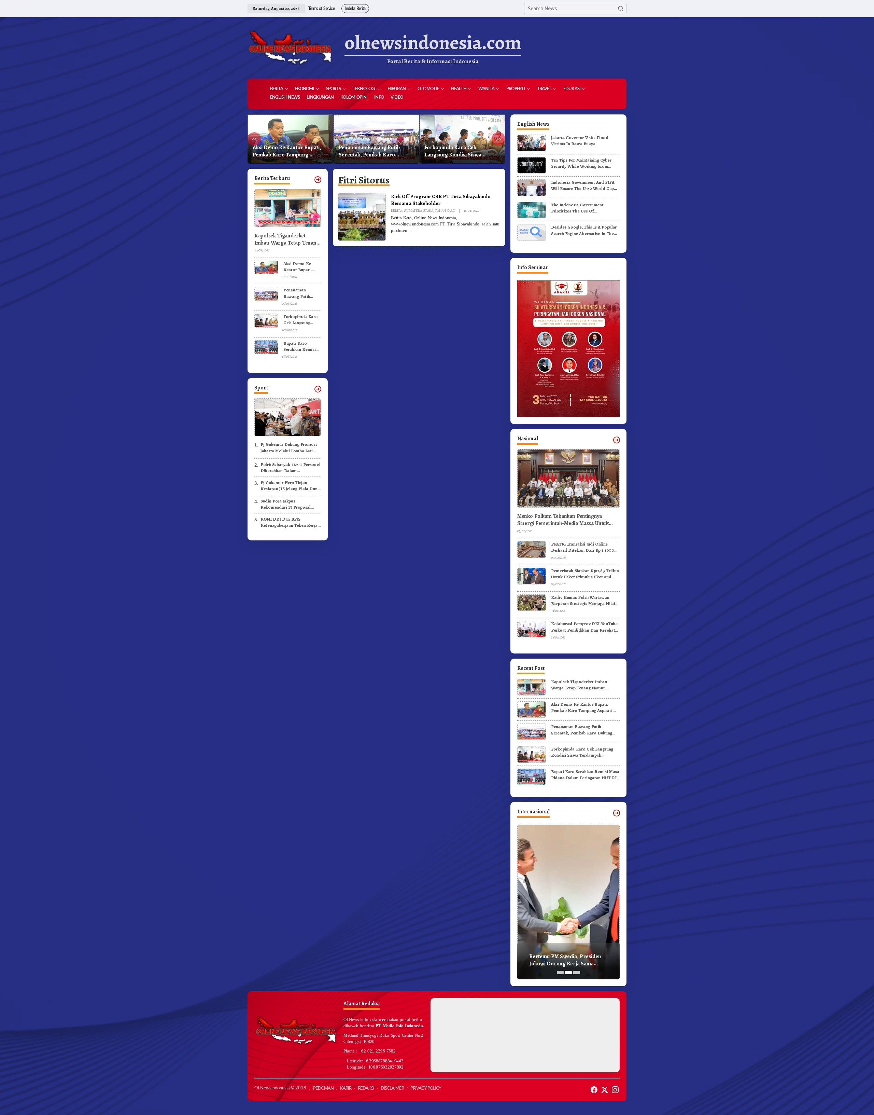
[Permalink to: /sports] (318, 389)
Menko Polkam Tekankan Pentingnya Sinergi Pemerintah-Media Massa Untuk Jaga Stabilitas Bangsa (563, 520)
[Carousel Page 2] (568, 972)
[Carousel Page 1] (560, 972)
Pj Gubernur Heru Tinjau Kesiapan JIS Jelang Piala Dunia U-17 (290, 486)
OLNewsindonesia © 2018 (280, 1088)
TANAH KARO (445, 210)
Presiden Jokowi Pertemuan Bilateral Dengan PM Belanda (564, 960)
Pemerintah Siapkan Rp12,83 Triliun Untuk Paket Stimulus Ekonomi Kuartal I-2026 (585, 574)
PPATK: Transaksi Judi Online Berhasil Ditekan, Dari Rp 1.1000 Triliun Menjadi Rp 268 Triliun (582, 547)
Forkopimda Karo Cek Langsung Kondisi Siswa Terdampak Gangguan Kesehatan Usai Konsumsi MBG (375, 151)
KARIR (345, 1088)
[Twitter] (604, 1090)
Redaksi (366, 1088)
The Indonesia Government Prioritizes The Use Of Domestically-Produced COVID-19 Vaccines (584, 208)
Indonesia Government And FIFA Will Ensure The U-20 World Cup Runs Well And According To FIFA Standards (584, 185)
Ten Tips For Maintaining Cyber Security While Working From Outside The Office (581, 163)
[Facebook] (594, 1090)
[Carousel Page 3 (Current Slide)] (576, 972)
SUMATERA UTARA (418, 210)
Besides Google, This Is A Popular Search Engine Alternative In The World (584, 230)
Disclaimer (392, 1088)
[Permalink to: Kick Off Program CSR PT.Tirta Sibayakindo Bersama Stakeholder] (362, 217)
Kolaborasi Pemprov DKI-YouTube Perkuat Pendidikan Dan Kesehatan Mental (585, 627)
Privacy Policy (425, 1088)
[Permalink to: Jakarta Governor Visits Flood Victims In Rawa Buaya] (531, 142)
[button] (620, 8)
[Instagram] (615, 1090)
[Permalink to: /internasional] (616, 813)
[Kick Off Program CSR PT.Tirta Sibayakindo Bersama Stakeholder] (410, 230)
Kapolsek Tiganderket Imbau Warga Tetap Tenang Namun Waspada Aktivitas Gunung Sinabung (286, 239)
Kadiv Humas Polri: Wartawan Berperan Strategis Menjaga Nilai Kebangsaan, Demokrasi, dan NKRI (585, 600)
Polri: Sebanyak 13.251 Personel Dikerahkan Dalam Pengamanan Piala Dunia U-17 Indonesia (290, 468)
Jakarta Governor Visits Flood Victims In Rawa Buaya (579, 141)
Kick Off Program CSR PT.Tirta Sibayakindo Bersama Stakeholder (441, 200)
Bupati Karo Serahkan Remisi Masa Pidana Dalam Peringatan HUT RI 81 (461, 151)
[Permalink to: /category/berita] (318, 180)
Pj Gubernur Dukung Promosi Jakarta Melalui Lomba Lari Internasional (288, 447)
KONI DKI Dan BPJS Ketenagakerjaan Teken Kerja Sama (289, 522)
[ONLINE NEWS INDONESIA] (290, 48)
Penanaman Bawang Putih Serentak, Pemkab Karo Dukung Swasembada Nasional (289, 151)
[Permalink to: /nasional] (616, 440)
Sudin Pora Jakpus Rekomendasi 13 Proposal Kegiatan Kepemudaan (285, 504)
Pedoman (323, 1088)
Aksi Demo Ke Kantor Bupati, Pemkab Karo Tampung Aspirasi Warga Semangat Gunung (300, 267)
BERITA (396, 210)
